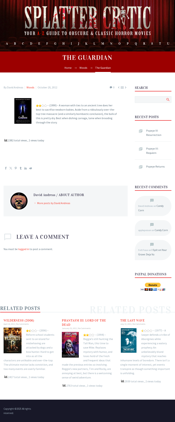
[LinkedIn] (25, 168)
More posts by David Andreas (53, 203)
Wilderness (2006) (19, 320)
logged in (23, 249)
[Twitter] (10, 168)
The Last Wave (132, 320)
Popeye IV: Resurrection (153, 133)
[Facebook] (5, 168)
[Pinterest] (15, 168)
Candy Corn (161, 230)
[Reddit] (30, 168)
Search (167, 99)
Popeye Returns (155, 166)
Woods (30, 87)
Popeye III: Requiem (152, 151)
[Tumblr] (20, 168)
